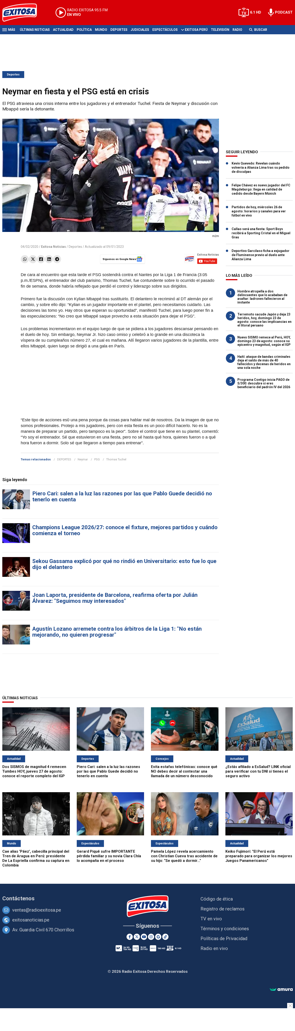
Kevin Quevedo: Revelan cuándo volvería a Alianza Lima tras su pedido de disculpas (260, 167)
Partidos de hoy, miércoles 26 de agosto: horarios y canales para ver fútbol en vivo (259, 211)
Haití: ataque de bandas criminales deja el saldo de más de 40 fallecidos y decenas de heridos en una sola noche (264, 362)
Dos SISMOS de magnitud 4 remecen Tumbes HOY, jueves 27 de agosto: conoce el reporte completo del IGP (34, 771)
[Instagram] (151, 937)
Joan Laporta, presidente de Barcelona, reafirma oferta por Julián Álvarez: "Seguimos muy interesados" (115, 598)
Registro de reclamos (223, 909)
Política (84, 30)
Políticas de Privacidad (224, 938)
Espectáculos (165, 30)
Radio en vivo (214, 948)
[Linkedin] (49, 259)
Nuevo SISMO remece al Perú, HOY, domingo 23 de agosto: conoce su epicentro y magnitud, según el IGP (264, 341)
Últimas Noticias (35, 30)
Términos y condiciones (225, 928)
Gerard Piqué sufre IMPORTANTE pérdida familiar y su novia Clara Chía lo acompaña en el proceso (109, 856)
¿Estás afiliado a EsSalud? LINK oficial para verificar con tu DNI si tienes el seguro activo (258, 771)
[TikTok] (165, 937)
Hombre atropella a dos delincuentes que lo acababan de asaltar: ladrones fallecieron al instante (262, 296)
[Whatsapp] (25, 259)
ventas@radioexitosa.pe (36, 910)
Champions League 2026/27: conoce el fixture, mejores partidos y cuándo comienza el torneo (125, 530)
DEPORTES (64, 459)
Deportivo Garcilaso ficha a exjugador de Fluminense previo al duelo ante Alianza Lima (260, 255)
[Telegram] (57, 259)
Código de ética (217, 899)
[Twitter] (33, 259)
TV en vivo (211, 918)
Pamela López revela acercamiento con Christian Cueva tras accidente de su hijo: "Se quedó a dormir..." (184, 856)
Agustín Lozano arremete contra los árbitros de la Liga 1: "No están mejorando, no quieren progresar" (117, 632)
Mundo (101, 30)
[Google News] (158, 937)
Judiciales (140, 30)
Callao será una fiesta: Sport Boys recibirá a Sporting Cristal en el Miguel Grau (261, 233)
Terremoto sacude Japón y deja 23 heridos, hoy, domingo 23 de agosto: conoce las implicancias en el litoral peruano (264, 319)
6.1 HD (255, 12)
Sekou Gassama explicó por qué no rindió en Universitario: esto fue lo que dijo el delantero (124, 564)
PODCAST (284, 12)
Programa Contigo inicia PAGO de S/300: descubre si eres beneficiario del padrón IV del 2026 (263, 383)
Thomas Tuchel (116, 459)
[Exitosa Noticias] (23, 12)
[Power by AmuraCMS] (281, 990)
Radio (237, 30)
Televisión (220, 30)
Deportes (118, 30)
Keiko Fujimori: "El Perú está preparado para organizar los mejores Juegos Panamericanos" (258, 856)
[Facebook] (41, 259)
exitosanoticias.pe (30, 920)
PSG (97, 459)
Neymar (83, 459)
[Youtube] (144, 937)
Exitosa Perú (196, 30)
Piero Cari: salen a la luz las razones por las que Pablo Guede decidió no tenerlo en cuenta (122, 496)
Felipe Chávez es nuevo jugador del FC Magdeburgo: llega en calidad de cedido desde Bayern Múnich (261, 189)
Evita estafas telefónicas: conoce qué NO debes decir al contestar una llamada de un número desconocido (184, 771)
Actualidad (63, 30)
